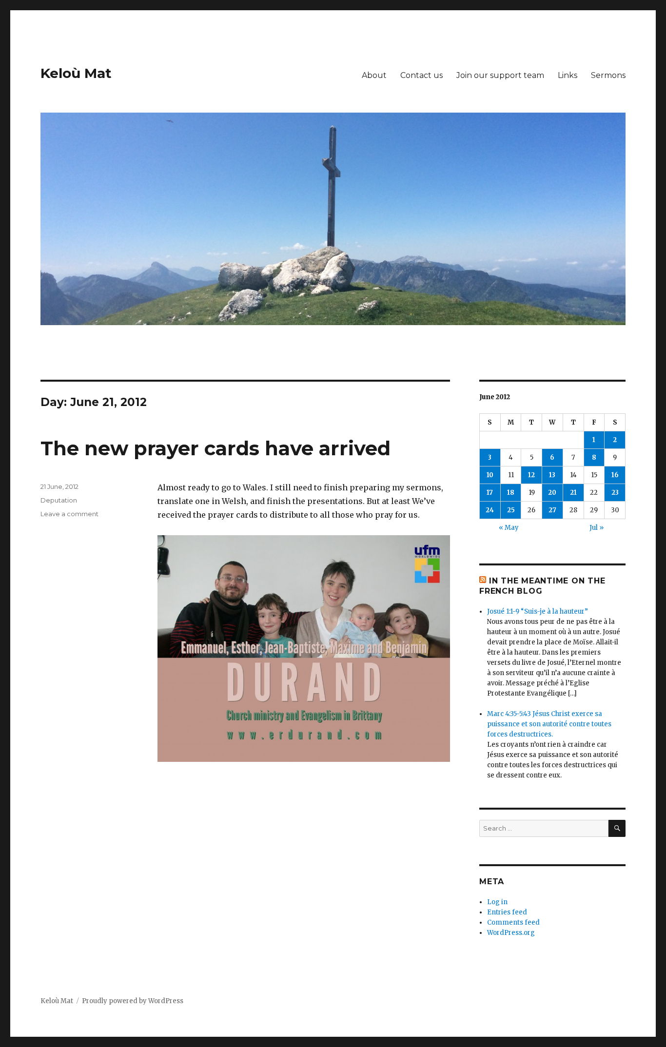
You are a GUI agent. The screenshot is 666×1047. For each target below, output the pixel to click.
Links (567, 75)
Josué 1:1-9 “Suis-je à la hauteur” (537, 611)
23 (615, 492)
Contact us (421, 75)
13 (552, 475)
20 (552, 492)
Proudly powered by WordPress (132, 1001)
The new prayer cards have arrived (215, 448)
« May (509, 528)
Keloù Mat (76, 73)
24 (490, 510)
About (374, 75)
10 (490, 475)
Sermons (608, 75)
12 (531, 475)
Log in (497, 902)
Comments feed (513, 922)
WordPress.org (511, 933)
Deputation (58, 500)
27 (552, 510)
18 (510, 492)
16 (615, 475)
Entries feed (507, 912)
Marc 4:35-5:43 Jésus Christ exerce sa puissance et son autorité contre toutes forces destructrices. (549, 724)
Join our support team (500, 75)
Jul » (596, 528)
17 (490, 492)
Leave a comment (69, 514)
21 (573, 492)
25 (511, 510)
